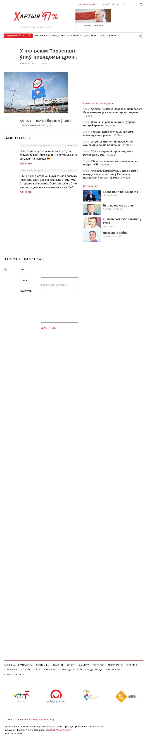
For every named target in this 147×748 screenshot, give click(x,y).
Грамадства (57, 35)
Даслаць (48, 327)
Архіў (106, 4)
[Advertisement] (41, 227)
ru (118, 4)
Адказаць (26, 163)
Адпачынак (50, 670)
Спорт (102, 35)
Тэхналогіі (10, 670)
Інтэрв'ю (131, 665)
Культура (115, 35)
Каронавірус (113, 670)
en (124, 4)
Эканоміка (74, 35)
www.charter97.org (43, 719)
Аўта (37, 670)
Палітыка (41, 35)
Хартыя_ (36, 16)
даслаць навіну (87, 4)
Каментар (26, 290)
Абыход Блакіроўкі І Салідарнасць (81, 670)
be (113, 4)
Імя (22, 269)
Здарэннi (90, 35)
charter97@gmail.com (58, 729)
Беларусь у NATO (14, 674)
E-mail (23, 280)
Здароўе (25, 670)
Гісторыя (99, 665)
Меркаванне (90, 186)
